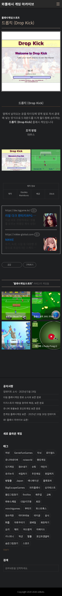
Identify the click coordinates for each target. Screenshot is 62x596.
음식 (47, 515)
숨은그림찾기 (11, 543)
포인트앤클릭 (42, 536)
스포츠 (26, 543)
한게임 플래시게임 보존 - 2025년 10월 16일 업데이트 (29, 414)
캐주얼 (38, 494)
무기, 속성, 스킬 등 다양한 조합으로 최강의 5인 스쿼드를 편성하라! (21, 245)
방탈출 (8, 480)
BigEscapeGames (15, 487)
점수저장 (9, 515)
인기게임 (9, 466)
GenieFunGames (23, 452)
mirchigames (12, 508)
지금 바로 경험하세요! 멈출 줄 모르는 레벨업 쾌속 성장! (20, 221)
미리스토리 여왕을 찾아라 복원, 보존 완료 (23, 402)
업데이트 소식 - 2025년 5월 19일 (19, 391)
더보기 (6, 549)
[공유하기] (14, 264)
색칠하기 (23, 473)
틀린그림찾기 (11, 494)
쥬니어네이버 (11, 459)
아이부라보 (24, 515)
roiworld (27, 459)
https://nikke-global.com (19, 234)
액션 (21, 536)
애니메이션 (33, 480)
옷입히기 (49, 473)
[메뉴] (58, 4)
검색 (55, 568)
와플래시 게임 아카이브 (18, 4)
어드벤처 (27, 529)
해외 (16, 529)
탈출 (29, 536)
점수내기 (23, 466)
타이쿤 (37, 515)
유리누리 (9, 473)
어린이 (44, 466)
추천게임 (36, 473)
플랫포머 (47, 480)
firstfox (27, 494)
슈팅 (34, 466)
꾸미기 (28, 508)
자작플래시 (34, 487)
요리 (7, 529)
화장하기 (45, 522)
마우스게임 (10, 501)
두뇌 (39, 452)
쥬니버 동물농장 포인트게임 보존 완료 (21, 408)
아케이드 (40, 529)
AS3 (38, 501)
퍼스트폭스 (41, 508)
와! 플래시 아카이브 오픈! (15, 419)
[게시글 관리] (18, 264)
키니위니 (9, 536)
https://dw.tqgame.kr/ (17, 210)
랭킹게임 (41, 459)
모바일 (33, 522)
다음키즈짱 (26, 501)
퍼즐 (7, 522)
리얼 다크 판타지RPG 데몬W (20, 215)
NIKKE (9, 239)
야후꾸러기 (19, 522)
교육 (48, 494)
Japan (19, 480)
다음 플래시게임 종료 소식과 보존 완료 (22, 397)
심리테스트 (50, 487)
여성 (7, 452)
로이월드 (50, 452)
